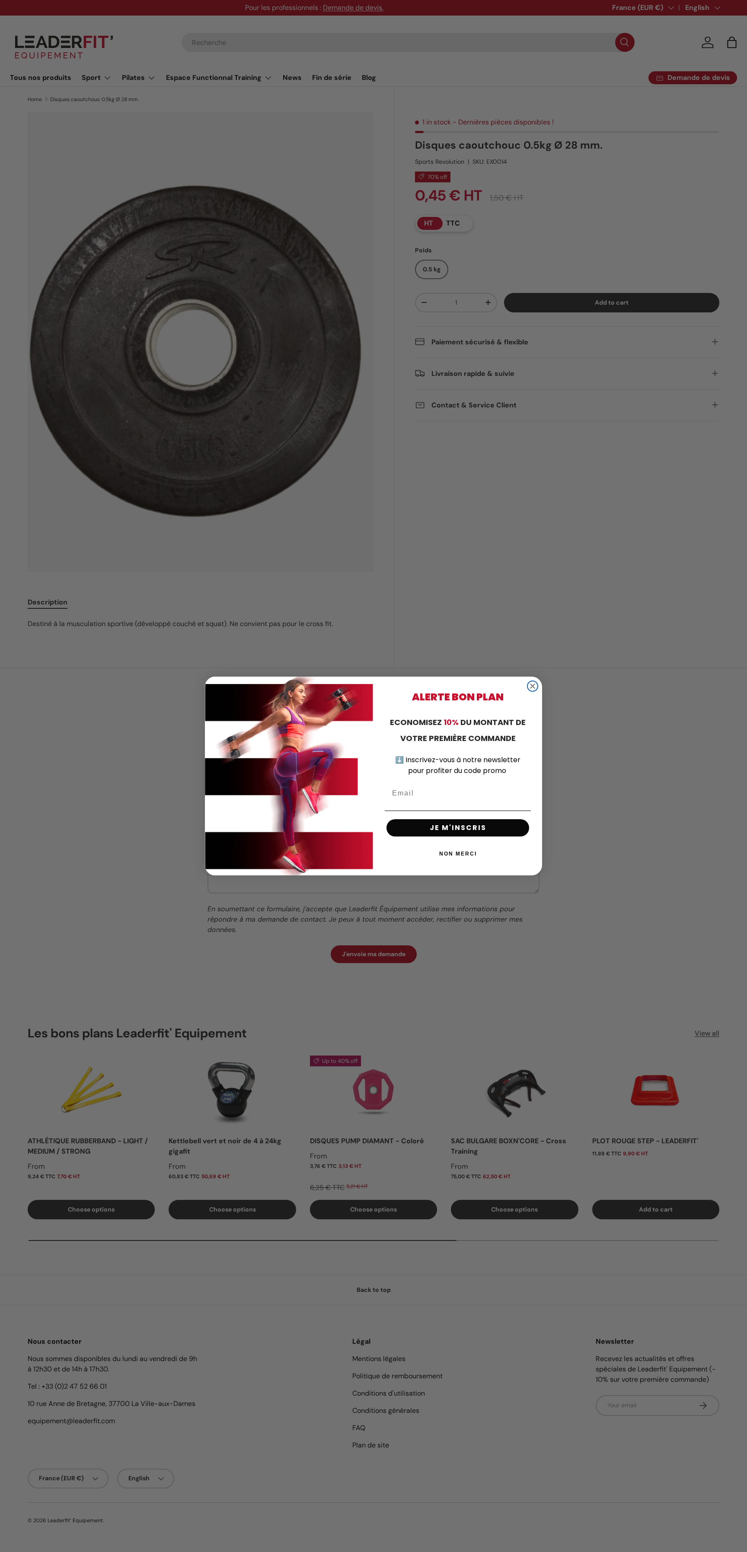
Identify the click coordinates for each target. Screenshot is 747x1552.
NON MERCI (458, 854)
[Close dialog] (532, 686)
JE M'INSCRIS (458, 828)
